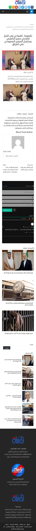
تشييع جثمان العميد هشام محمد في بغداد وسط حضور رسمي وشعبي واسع (12, 420)
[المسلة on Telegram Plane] (22, 7)
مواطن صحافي (10, 526)
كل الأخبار (13, 529)
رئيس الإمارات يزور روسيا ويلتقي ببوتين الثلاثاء (26, 167)
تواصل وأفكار (20, 529)
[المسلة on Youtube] (16, 7)
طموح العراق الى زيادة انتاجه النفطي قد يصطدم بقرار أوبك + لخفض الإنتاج (10, 168)
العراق (28, 524)
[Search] (3, 11)
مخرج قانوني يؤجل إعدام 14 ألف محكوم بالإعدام (19, 333)
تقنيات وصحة (28, 526)
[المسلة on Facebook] (32, 7)
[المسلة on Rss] (13, 7)
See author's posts (12, 156)
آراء (4, 526)
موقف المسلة (14, 524)
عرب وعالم (22, 524)
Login (3, 186)
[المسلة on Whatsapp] (10, 7)
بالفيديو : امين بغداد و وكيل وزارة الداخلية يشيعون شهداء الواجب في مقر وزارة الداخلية (13, 408)
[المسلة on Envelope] (26, 7)
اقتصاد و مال (19, 526)
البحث (31, 344)
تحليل (7, 524)
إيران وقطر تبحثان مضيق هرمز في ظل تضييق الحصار (18, 272)
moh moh (7, 151)
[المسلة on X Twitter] (29, 7)
